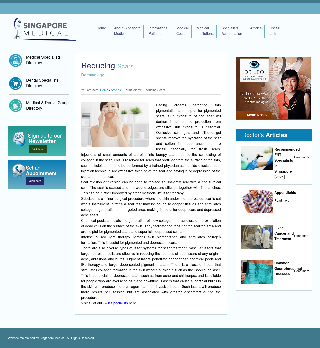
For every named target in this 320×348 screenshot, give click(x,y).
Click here (38, 149)
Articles (256, 27)
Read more (302, 157)
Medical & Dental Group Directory (47, 105)
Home (101, 27)
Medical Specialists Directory (43, 59)
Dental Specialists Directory (42, 82)
